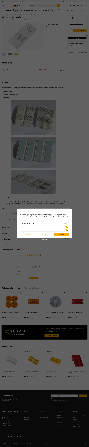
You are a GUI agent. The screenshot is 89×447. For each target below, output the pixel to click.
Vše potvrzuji (61, 234)
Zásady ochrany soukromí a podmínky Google (31, 217)
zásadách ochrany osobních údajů (38, 216)
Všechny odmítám (44, 234)
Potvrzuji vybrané (27, 234)
